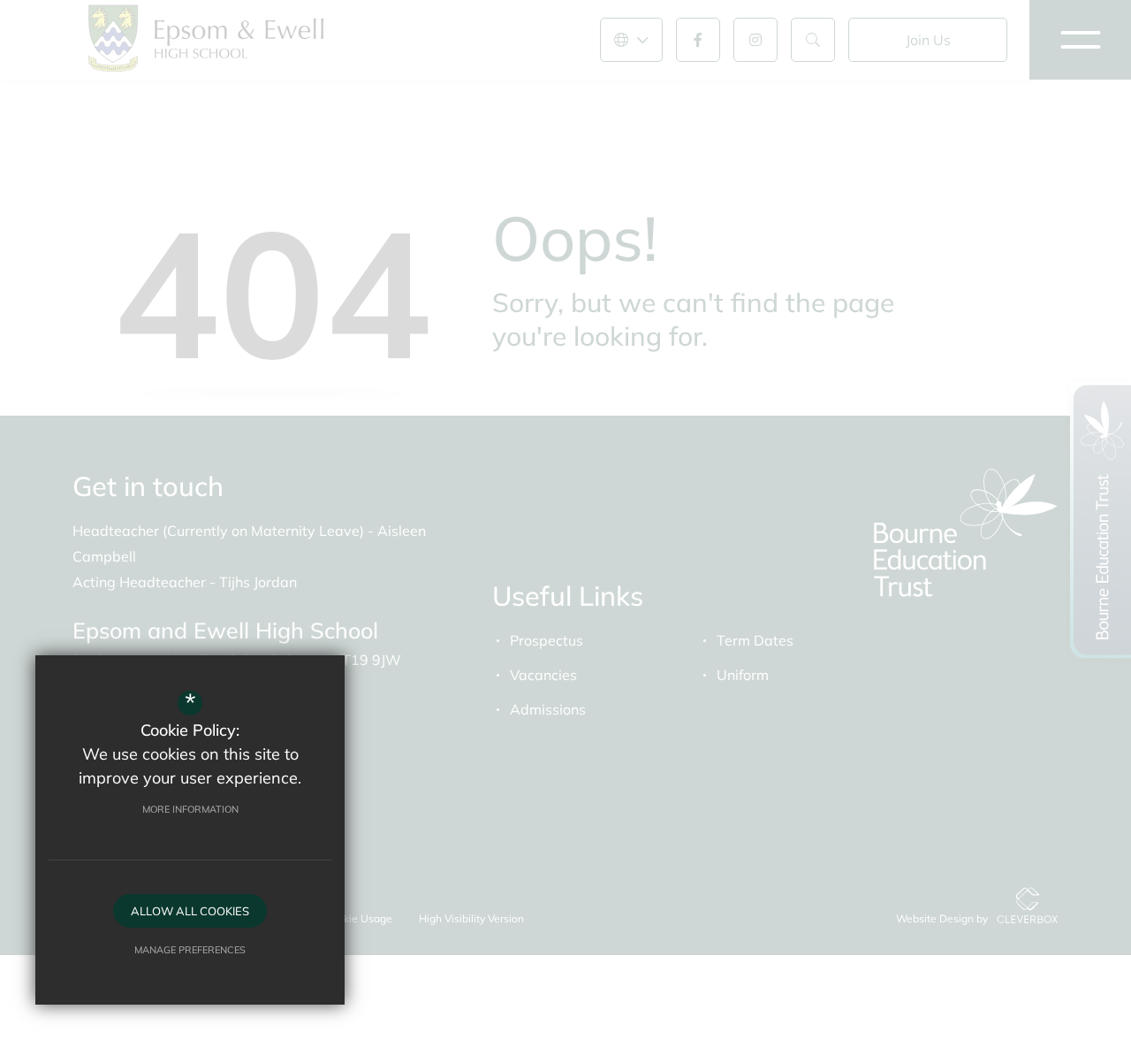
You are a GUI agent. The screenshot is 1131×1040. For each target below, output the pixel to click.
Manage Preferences (190, 950)
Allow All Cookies (190, 911)
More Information (190, 809)
